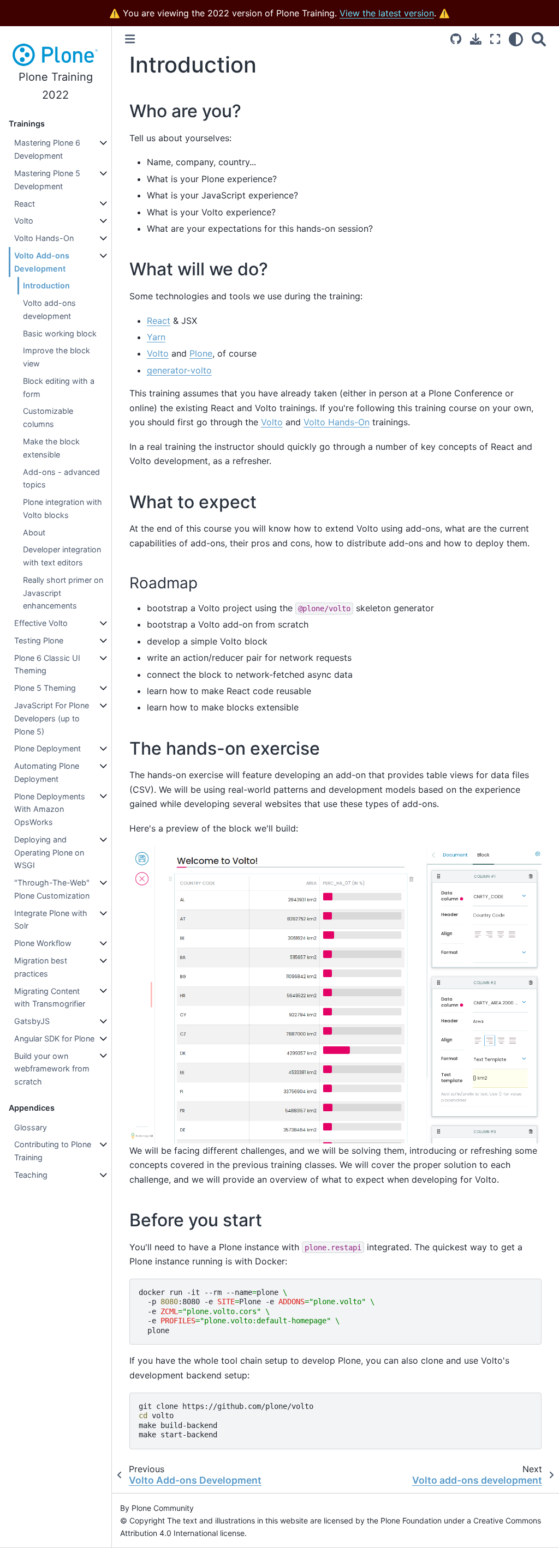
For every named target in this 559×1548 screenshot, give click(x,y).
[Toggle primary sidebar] (130, 39)
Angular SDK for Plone (54, 1038)
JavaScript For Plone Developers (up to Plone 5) (51, 718)
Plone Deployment (47, 748)
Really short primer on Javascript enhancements (63, 593)
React (24, 203)
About (34, 532)
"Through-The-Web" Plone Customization (52, 889)
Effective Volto (41, 623)
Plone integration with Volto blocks (62, 508)
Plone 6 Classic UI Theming (47, 664)
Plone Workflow (43, 943)
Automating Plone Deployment (46, 772)
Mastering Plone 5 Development (47, 179)
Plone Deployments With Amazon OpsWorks (49, 809)
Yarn (156, 337)
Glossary (30, 1127)
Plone (200, 353)
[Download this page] (476, 39)
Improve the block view (56, 357)
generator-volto (179, 370)
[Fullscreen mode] (495, 39)
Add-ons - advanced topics (61, 478)
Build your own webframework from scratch (52, 1069)
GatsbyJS (32, 1021)
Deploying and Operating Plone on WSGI (49, 852)
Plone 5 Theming (45, 687)
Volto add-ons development (49, 309)
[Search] (538, 39)
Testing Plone (38, 640)
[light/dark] (515, 39)
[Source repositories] (456, 39)
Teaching (30, 1174)
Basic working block (60, 333)
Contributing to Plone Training (52, 1151)
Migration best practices (40, 967)
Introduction (46, 285)
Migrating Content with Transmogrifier (49, 997)
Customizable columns (48, 417)
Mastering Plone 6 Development (47, 149)
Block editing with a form (58, 387)
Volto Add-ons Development (41, 262)
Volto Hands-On (44, 238)
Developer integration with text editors (62, 556)
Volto (23, 220)
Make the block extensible (51, 448)
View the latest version (387, 13)
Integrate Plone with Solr (50, 919)
